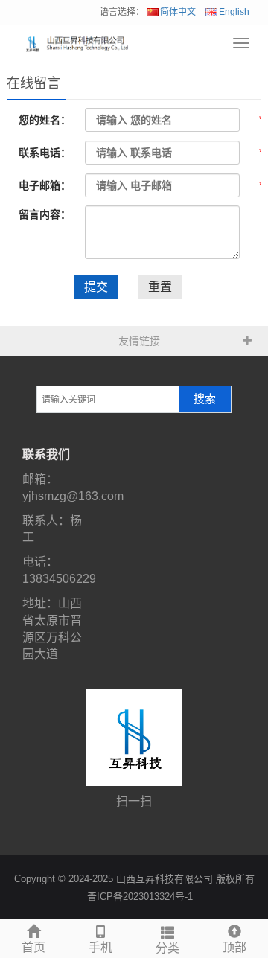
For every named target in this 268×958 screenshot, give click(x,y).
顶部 (234, 947)
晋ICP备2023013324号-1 (140, 896)
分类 (167, 948)
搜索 (205, 399)
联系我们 (46, 454)
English (234, 12)
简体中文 (178, 12)
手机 (100, 947)
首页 (33, 947)
